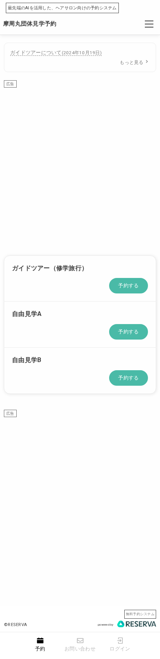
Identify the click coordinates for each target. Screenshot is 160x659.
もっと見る (131, 62)
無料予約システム (140, 614)
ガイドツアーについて (56, 52)
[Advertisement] (80, 168)
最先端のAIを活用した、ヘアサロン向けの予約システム (62, 7)
